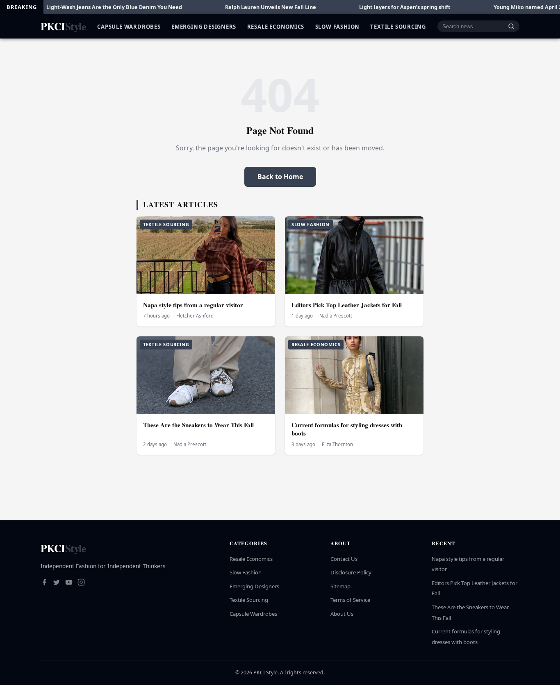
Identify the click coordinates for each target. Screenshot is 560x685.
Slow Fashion (337, 26)
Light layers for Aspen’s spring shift (379, 7)
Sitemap (340, 586)
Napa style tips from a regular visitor (193, 304)
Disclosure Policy (350, 572)
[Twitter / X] (56, 583)
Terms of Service (350, 599)
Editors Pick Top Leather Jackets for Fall (346, 304)
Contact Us (343, 559)
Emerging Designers (203, 26)
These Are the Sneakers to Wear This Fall (198, 424)
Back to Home (280, 176)
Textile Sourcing (398, 26)
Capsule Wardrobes (128, 26)
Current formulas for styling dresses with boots (346, 429)
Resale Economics (276, 26)
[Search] (511, 26)
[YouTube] (69, 583)
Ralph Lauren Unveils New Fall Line (245, 7)
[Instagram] (81, 583)
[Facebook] (44, 583)
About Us (341, 613)
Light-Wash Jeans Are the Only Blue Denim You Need (89, 7)
